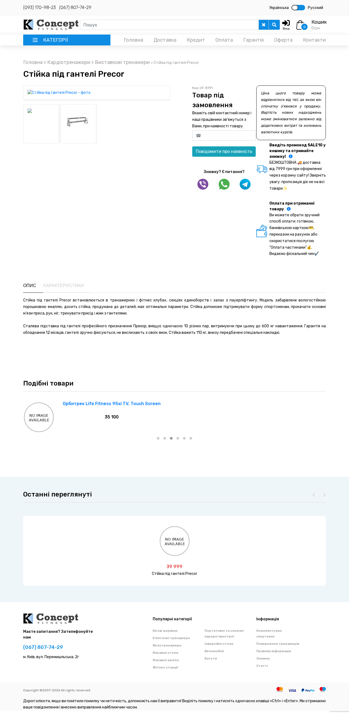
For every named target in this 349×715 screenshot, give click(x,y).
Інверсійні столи (218, 644)
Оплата (224, 40)
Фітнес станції (165, 667)
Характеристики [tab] (63, 285)
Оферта (283, 40)
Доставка (165, 40)
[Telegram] (245, 184)
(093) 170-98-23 (39, 7)
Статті (262, 666)
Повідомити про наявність (224, 151)
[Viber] (202, 184)
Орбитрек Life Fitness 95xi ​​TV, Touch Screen (112, 403)
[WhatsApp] (224, 184)
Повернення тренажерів (277, 644)
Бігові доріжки (165, 631)
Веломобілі (214, 651)
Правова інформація (273, 651)
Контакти (314, 40)
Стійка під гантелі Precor (174, 573)
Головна (133, 40)
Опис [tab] (29, 285)
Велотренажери (167, 645)
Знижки (263, 658)
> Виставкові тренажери (121, 62)
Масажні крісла (166, 660)
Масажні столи (165, 653)
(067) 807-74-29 (75, 7)
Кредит (196, 40)
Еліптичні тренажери (171, 638)
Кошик (319, 22)
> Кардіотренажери (67, 62)
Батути (210, 658)
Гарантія (253, 40)
